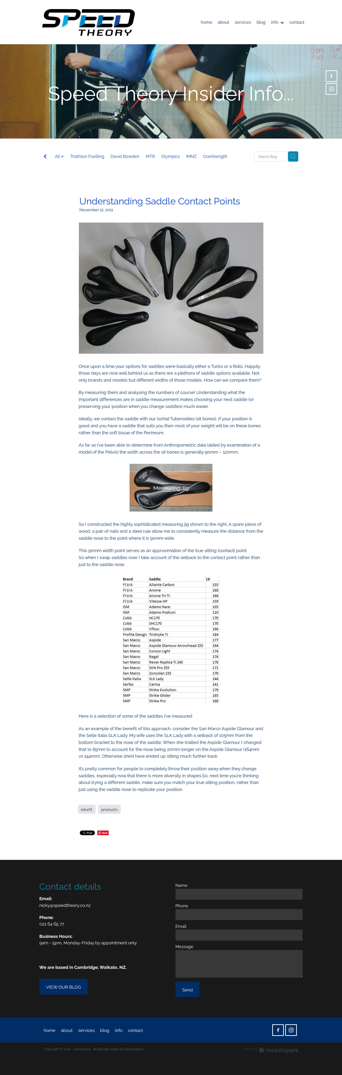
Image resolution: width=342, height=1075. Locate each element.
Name (181, 885)
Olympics (170, 156)
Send (187, 989)
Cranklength (215, 156)
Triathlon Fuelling (87, 156)
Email (180, 926)
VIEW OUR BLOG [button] (63, 986)
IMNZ (191, 156)
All (58, 156)
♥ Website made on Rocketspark (118, 1049)
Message (184, 946)
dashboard (82, 1049)
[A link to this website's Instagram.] (331, 89)
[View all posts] (45, 157)
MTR (150, 156)
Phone (181, 906)
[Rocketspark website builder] (270, 1050)
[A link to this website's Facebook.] (331, 76)
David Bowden (125, 156)
